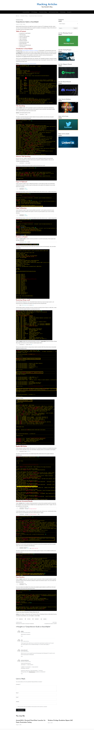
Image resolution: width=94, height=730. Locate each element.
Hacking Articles (47, 4)
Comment (18, 684)
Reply (22, 636)
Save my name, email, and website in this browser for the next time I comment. (32, 706)
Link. (38, 612)
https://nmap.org (32, 671)
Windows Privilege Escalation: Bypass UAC (60, 720)
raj (24, 24)
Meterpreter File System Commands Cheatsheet (25, 623)
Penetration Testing (19, 19)
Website (17, 701)
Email (17, 697)
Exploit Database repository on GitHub (30, 50)
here (39, 615)
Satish (22, 631)
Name (17, 692)
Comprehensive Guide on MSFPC (50, 623)
